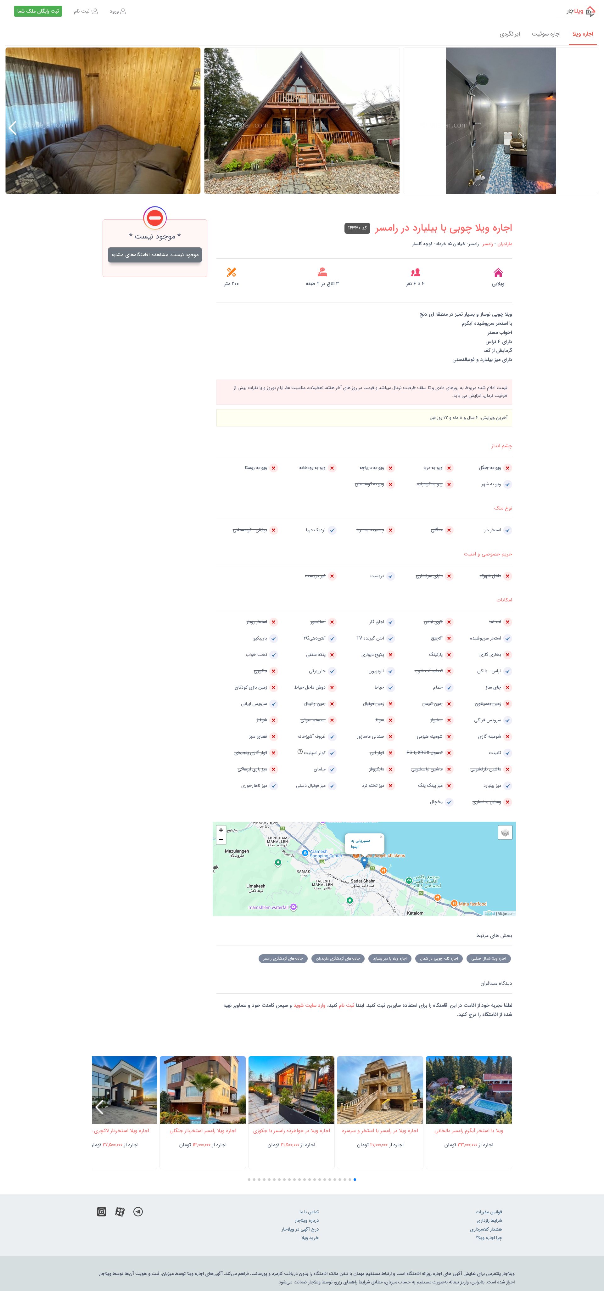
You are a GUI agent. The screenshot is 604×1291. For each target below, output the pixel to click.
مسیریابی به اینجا (360, 844)
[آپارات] (120, 1213)
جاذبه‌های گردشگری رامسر (283, 958)
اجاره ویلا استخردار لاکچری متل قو (114, 1131)
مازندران (504, 244)
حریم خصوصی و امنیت (488, 554)
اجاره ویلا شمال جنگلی (488, 958)
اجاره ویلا (583, 34)
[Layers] (505, 832)
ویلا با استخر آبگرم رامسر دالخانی (468, 1131)
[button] (12, 128)
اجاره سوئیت (546, 34)
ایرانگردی (510, 34)
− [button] (221, 839)
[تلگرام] (138, 1213)
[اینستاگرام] (101, 1213)
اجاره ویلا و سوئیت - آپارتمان (577, 11)
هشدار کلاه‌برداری (486, 1229)
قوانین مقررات (489, 1212)
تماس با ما (309, 1212)
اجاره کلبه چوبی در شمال (439, 958)
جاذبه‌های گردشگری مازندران (338, 958)
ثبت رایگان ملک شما (38, 11)
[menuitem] (118, 11)
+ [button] (221, 830)
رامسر (488, 244)
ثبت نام (81, 11)
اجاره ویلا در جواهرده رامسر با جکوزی (291, 1131)
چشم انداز (502, 446)
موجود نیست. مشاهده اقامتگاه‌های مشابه (155, 255)
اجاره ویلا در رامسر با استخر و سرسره (380, 1131)
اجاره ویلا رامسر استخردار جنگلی (203, 1131)
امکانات (504, 600)
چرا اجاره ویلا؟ (489, 1238)
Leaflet (490, 913)
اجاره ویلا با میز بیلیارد (390, 958)
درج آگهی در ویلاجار (300, 1229)
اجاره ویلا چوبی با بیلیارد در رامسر (443, 228)
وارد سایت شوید (309, 1005)
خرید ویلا (310, 1238)
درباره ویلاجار (307, 1220)
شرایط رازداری (489, 1220)
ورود (114, 11)
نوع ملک (503, 508)
